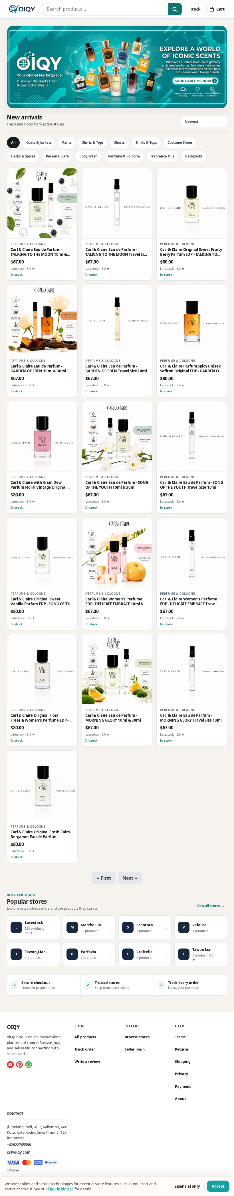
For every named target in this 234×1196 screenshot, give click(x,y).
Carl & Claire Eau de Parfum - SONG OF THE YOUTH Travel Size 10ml (191, 485)
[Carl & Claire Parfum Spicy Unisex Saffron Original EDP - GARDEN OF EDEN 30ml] (192, 320)
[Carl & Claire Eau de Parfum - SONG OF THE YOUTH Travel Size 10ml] (192, 436)
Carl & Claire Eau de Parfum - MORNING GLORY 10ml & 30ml (113, 718)
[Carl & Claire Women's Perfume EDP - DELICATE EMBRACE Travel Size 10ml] (192, 553)
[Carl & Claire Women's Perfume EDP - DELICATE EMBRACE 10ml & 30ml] (117, 553)
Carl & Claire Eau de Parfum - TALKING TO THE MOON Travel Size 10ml (116, 252)
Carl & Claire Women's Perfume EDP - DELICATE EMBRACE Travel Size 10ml (188, 602)
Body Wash (88, 156)
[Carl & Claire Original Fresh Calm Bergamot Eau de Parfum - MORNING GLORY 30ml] (42, 786)
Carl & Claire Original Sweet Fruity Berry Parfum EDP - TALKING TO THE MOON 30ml (191, 252)
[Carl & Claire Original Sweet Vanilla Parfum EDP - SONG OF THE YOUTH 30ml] (42, 553)
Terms (180, 1037)
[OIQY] (22, 9)
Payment (183, 1086)
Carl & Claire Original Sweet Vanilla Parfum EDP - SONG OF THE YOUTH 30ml (41, 602)
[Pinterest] (19, 1064)
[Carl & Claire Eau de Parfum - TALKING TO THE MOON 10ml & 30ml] (42, 203)
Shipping (183, 1061)
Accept (218, 1186)
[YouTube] (10, 1064)
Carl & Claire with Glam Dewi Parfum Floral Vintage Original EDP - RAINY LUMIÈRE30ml (38, 485)
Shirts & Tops (93, 142)
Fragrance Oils (162, 156)
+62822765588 (19, 1144)
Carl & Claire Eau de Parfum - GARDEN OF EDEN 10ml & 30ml (38, 369)
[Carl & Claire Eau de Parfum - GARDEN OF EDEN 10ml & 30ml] (42, 320)
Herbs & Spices (23, 156)
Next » (129, 878)
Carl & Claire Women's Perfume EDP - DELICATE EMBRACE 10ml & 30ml (114, 602)
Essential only (187, 1186)
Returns (182, 1049)
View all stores (210, 906)
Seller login (135, 1049)
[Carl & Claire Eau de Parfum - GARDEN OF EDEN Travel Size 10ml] (117, 320)
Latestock (17, 269)
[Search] (175, 9)
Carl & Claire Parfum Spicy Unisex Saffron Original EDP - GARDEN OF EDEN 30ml (190, 369)
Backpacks (194, 156)
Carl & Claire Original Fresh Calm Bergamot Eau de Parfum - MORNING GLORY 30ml (40, 835)
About (180, 1098)
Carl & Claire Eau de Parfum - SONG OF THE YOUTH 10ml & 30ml (116, 485)
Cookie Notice (61, 1188)
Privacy (181, 1073)
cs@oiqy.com (19, 1152)
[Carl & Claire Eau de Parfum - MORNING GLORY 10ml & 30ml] (117, 669)
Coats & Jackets (39, 142)
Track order (84, 1049)
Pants (67, 142)
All (13, 142)
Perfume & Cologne (124, 156)
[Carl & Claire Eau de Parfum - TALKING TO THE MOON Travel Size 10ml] (117, 203)
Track (195, 9)
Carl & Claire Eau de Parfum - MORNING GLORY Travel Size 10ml (191, 718)
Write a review (87, 1061)
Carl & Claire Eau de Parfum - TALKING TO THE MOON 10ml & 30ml (39, 252)
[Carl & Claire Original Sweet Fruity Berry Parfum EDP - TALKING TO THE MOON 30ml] (192, 203)
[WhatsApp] (28, 1064)
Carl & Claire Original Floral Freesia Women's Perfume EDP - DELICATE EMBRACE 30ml (39, 718)
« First (104, 878)
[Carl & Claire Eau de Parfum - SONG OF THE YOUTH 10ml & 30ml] (117, 436)
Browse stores (137, 1037)
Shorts (119, 142)
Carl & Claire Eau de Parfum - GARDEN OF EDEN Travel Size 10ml (116, 369)
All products (85, 1037)
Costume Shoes (180, 142)
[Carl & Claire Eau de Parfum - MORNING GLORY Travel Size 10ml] (192, 669)
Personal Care (57, 156)
